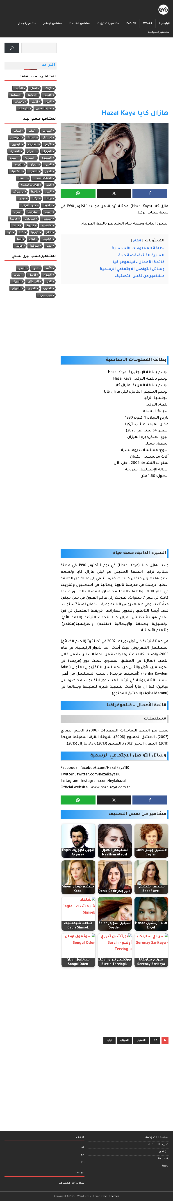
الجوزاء (47, 274)
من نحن (163, 1151)
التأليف (19, 88)
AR (82, 1147)
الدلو (49, 281)
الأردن (48, 144)
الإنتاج (33, 88)
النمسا (22, 178)
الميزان (124, 1040)
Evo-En (131, 23)
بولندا (49, 198)
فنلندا (16, 225)
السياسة (15, 94)
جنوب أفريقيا (29, 205)
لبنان (32, 239)
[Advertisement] (114, 76)
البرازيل (47, 151)
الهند (49, 184)
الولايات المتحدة (30, 184)
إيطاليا (31, 137)
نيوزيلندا (34, 245)
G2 (155, 1040)
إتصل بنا (163, 1158)
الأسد (49, 268)
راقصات (19, 101)
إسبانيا (17, 130)
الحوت (17, 274)
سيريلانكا (30, 218)
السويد (13, 157)
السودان (29, 157)
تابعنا (165, 1166)
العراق (33, 164)
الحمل (32, 274)
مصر (49, 245)
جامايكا (48, 205)
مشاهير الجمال (27, 23)
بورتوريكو (18, 191)
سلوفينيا (32, 211)
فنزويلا (30, 225)
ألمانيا (32, 130)
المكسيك (16, 171)
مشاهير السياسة (158, 32)
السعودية (47, 157)
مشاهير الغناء (81, 23)
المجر (48, 171)
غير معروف (45, 295)
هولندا (19, 245)
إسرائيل (47, 137)
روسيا (48, 211)
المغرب (33, 171)
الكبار (35, 101)
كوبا (9, 232)
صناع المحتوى (44, 108)
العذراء (16, 281)
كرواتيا (35, 232)
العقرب (47, 288)
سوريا (17, 211)
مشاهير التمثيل (109, 23)
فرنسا (13, 218)
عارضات (23, 108)
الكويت (18, 164)
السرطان (33, 281)
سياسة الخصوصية (157, 1137)
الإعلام (48, 88)
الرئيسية (164, 23)
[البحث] (12, 48)
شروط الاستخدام (158, 1144)
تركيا (109, 1040)
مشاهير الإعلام (52, 23)
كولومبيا (47, 239)
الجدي (21, 268)
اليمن (49, 191)
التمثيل (141, 1040)
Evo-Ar (147, 23)
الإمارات (32, 144)
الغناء (49, 101)
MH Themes (112, 1196)
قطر (49, 232)
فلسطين (47, 225)
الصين (48, 164)
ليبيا (19, 239)
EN (82, 1155)
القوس (32, 288)
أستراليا (47, 130)
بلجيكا (34, 191)
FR (82, 1162)
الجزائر (31, 151)
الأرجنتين (15, 137)
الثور (35, 268)
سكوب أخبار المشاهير (71, 1183)
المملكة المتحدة (43, 178)
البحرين (16, 144)
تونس (22, 198)
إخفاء (137, 241)
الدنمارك (15, 151)
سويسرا (47, 218)
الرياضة (32, 94)
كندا (21, 232)
